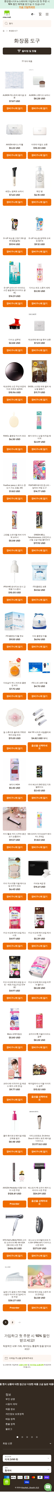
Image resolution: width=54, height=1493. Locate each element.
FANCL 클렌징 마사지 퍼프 (14, 436)
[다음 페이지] (19, 1322)
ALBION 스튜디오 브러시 (39, 95)
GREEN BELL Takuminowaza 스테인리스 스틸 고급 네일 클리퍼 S (39, 537)
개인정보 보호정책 (15, 1414)
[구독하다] (47, 1358)
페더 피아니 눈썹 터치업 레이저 (39, 437)
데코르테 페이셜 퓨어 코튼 (39, 339)
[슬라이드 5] (37, 1437)
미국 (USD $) (11, 1459)
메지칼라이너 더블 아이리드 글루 (39, 1084)
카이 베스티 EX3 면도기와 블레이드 (39, 785)
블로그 (9, 1429)
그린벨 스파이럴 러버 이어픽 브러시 (14, 536)
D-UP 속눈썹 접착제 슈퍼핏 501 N (39, 239)
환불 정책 (10, 1424)
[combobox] (27, 23)
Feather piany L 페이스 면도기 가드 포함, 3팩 (14, 486)
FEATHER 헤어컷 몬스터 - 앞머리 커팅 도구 (40, 486)
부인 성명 (10, 1399)
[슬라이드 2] (22, 1437)
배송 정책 (10, 1419)
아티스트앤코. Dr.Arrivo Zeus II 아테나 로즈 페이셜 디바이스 (39, 1138)
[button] (33, 14)
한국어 (8, 1470)
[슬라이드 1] (17, 1437)
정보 (8, 1394)
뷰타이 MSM (14, 784)
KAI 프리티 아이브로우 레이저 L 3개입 (39, 835)
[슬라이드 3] (27, 1437)
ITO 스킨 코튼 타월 (39, 683)
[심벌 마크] (7, 14)
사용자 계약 (11, 1404)
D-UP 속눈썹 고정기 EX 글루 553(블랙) (14, 239)
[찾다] (5, 23)
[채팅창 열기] (48, 1487)
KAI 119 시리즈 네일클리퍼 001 (39, 733)
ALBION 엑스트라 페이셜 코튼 (14, 96)
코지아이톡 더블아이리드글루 (39, 1035)
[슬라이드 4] (32, 1437)
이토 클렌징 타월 (39, 636)
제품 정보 (10, 1409)
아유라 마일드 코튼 (39, 144)
